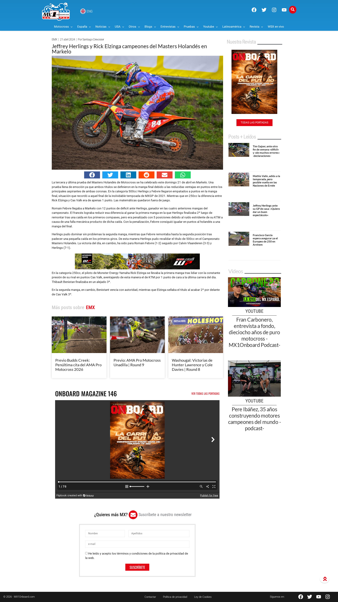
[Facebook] (254, 10)
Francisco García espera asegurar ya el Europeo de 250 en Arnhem (265, 239)
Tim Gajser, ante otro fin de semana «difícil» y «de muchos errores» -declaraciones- (266, 151)
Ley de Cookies (203, 596)
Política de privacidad (175, 596)
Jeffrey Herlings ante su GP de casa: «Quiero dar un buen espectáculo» (266, 210)
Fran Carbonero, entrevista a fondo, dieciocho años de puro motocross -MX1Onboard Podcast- (254, 332)
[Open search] (292, 10)
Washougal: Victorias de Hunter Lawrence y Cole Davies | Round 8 (192, 365)
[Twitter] (264, 10)
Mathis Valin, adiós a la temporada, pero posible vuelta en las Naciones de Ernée (266, 180)
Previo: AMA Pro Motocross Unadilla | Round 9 (137, 362)
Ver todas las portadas (205, 393)
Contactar (150, 596)
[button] (92, 174)
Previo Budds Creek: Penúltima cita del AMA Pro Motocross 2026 (78, 365)
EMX (54, 39)
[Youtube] (284, 10)
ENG (90, 11)
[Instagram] (274, 10)
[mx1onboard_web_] (137, 268)
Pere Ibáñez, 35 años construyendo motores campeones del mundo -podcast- (254, 418)
